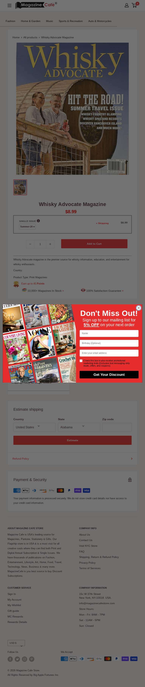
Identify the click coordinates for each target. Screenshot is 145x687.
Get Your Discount (109, 375)
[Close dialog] (138, 308)
